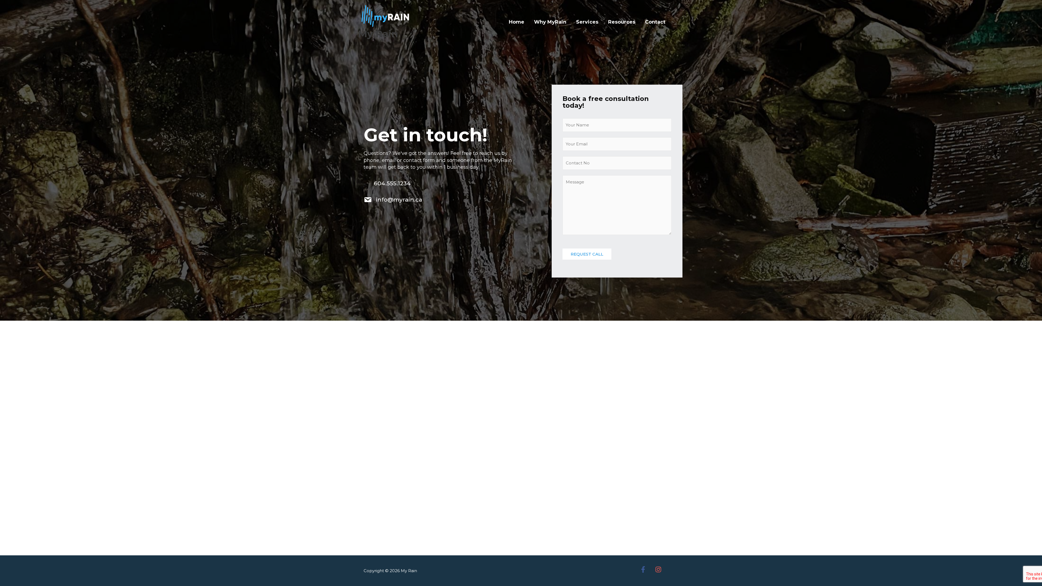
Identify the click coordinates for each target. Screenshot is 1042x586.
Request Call (587, 254)
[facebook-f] (647, 569)
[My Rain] (385, 15)
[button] (677, 22)
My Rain (378, 34)
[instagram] (662, 569)
